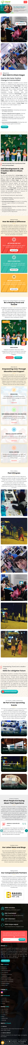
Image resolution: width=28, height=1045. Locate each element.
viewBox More (5, 960)
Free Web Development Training (13, 747)
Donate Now (14, 269)
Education (14, 347)
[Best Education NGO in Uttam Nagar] (14, 332)
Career (3, 1003)
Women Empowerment (7, 981)
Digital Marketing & (9, 1043)
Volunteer (4, 998)
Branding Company (19, 1043)
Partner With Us (5, 1001)
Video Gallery (5, 1013)
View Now (18, 357)
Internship (4, 1000)
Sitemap (4, 1020)
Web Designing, (22, 1041)
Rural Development (6, 978)
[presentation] (1, 339)
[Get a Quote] (2, 1042)
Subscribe (22, 939)
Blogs (3, 1016)
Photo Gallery (5, 1011)
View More (4, 126)
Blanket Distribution (10, 783)
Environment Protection (7, 979)
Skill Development (6, 970)
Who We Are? (5, 1009)
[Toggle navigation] (25, 2)
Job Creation (5, 972)
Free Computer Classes (10, 730)
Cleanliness (4, 976)
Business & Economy (7, 974)
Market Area (5, 1018)
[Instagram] (1, 992)
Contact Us (4, 1014)
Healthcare (4, 968)
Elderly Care (5, 985)
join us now (14, 250)
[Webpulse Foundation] (6, 2)
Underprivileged (5, 983)
